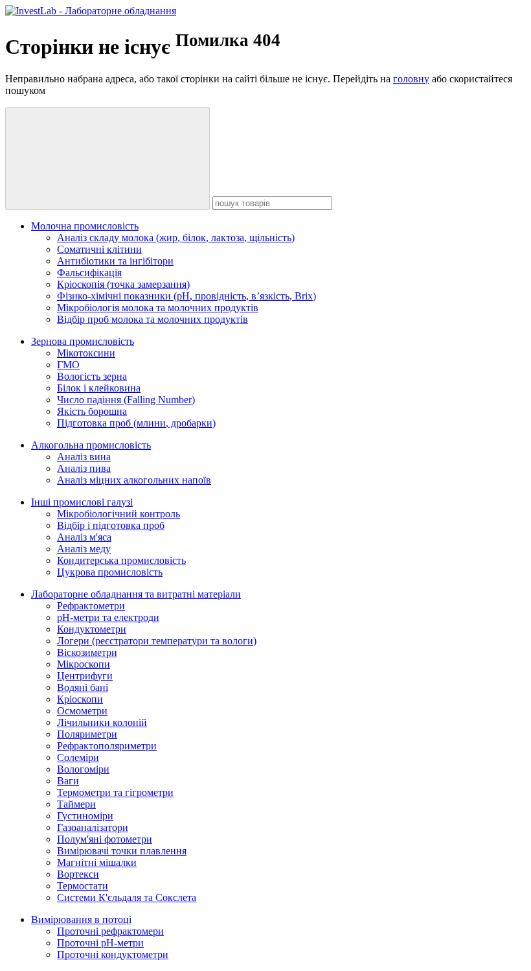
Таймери (76, 804)
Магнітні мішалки (97, 862)
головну (411, 78)
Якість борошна (92, 411)
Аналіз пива (84, 468)
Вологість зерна (92, 376)
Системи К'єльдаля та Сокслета (126, 897)
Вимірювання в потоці (81, 919)
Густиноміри (85, 815)
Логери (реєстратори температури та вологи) (156, 640)
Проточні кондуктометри (112, 954)
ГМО (68, 364)
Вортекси (78, 874)
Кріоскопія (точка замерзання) (123, 284)
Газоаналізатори (92, 827)
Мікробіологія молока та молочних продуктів (157, 307)
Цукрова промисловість (110, 572)
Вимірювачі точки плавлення (121, 850)
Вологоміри (83, 769)
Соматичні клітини (99, 249)
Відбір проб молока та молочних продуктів (152, 319)
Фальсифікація (89, 272)
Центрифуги (85, 675)
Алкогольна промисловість (91, 444)
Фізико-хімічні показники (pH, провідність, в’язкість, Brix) (186, 295)
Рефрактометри (91, 605)
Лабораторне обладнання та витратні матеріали (136, 594)
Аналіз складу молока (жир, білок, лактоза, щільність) (176, 237)
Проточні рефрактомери (110, 931)
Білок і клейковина (99, 387)
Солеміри (78, 757)
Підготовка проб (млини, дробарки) (136, 422)
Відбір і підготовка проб (110, 525)
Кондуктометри (91, 629)
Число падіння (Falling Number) (126, 399)
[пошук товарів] (107, 158)
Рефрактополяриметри (107, 745)
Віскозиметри (87, 652)
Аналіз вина (84, 456)
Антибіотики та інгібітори (115, 260)
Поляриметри (87, 734)
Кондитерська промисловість (121, 560)
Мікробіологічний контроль (118, 513)
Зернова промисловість (82, 341)
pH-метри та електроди (108, 617)
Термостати (82, 885)
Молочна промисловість (85, 225)
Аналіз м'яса (84, 537)
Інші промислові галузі (82, 502)
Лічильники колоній (102, 722)
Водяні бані (82, 687)
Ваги (68, 780)
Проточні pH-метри (100, 942)
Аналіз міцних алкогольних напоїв (134, 480)
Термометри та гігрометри (115, 792)
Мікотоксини (86, 352)
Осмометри (82, 710)
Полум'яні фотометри (104, 839)
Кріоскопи (80, 699)
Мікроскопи (83, 664)
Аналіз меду (84, 548)
